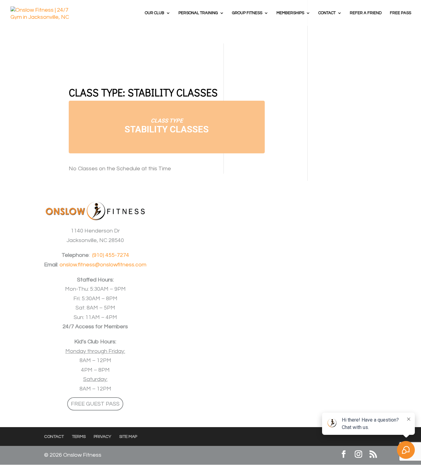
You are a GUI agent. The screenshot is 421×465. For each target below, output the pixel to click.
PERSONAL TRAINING (198, 13)
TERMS (79, 437)
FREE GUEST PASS (95, 404)
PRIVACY (102, 437)
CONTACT (327, 13)
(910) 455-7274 (110, 255)
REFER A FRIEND (366, 13)
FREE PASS (400, 13)
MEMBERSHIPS (290, 13)
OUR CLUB (154, 13)
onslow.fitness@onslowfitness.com (102, 265)
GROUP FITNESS (247, 13)
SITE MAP (128, 437)
